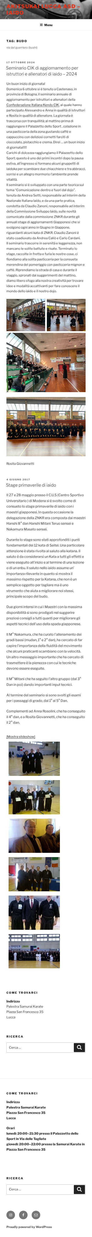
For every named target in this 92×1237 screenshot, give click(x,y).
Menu (48, 25)
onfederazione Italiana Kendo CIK (34, 105)
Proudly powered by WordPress (29, 1227)
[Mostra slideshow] (20, 737)
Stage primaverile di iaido (31, 485)
